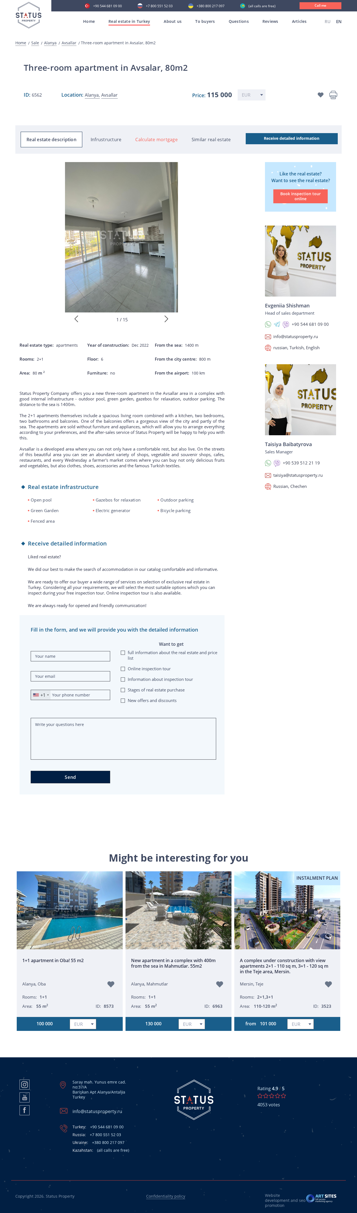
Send (70, 777)
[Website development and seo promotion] (321, 1200)
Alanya (50, 42)
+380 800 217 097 (211, 6)
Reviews (270, 21)
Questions (239, 21)
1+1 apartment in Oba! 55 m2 (53, 960)
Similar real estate (211, 139)
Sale (35, 42)
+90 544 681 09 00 (107, 6)
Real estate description (51, 139)
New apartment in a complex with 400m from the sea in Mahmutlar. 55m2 (173, 963)
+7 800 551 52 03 (159, 6)
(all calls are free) (262, 6)
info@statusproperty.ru (295, 336)
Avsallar (69, 42)
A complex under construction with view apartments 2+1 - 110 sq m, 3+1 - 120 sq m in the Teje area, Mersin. (284, 966)
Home (89, 21)
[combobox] (40, 695)
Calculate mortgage (156, 139)
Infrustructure (106, 139)
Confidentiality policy (165, 1196)
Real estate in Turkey (129, 21)
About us (173, 21)
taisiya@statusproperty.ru (298, 475)
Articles (299, 21)
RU (328, 21)
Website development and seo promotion (285, 1200)
